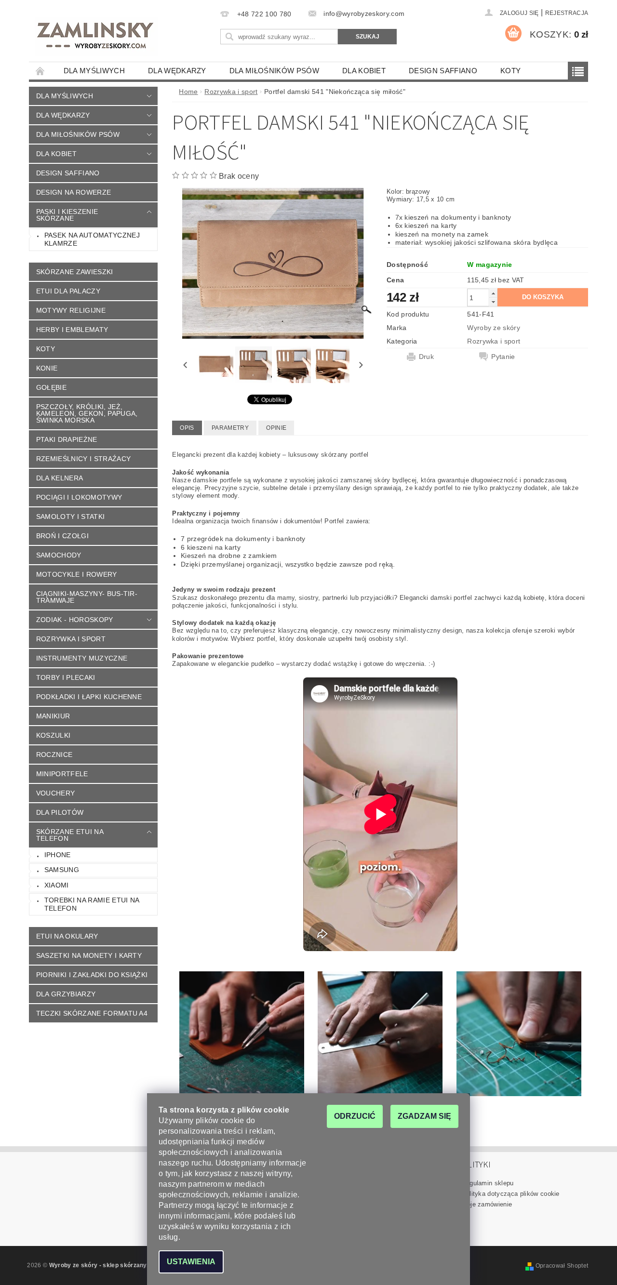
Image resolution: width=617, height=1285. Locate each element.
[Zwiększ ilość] (493, 293)
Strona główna (40, 70)
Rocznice (54, 754)
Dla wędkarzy (177, 70)
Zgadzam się (424, 1116)
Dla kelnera (59, 478)
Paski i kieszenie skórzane (67, 215)
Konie (47, 368)
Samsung (61, 870)
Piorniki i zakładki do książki (92, 975)
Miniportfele (62, 774)
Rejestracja (567, 13)
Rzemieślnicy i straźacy (83, 459)
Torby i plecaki (65, 677)
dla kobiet (364, 70)
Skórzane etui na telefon (70, 835)
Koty (510, 70)
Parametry (230, 427)
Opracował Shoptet (562, 1265)
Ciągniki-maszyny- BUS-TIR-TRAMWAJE (86, 597)
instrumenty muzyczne (81, 658)
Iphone (57, 855)
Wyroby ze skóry (493, 327)
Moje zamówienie (487, 1204)
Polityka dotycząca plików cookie (511, 1193)
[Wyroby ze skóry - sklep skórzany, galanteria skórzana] (96, 36)
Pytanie (503, 356)
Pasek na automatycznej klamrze (92, 239)
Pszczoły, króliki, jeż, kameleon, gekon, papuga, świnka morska (87, 413)
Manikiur (53, 716)
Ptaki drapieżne (66, 439)
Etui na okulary (67, 936)
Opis (187, 427)
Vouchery (55, 793)
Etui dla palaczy (68, 291)
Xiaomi (56, 885)
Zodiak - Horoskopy (74, 619)
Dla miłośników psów (274, 70)
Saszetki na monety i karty (89, 955)
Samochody (58, 555)
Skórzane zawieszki (74, 272)
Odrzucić (355, 1116)
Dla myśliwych (94, 70)
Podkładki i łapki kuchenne (89, 697)
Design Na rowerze (73, 192)
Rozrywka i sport (71, 639)
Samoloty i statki (70, 516)
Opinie (276, 427)
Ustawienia (191, 1262)
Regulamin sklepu (488, 1183)
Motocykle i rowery (76, 574)
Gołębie (51, 387)
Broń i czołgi (62, 536)
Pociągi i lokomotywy (79, 497)
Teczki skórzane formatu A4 (92, 1013)
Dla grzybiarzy (65, 994)
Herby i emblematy (72, 329)
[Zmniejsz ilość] (493, 301)
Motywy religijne (71, 310)
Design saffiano (443, 70)
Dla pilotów (60, 812)
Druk (426, 356)
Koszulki (53, 735)
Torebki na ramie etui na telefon (92, 904)
